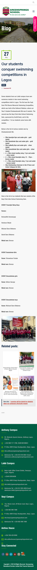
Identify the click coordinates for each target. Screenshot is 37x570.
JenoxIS (31, 566)
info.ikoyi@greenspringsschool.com (15, 518)
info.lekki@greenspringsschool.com (15, 484)
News (3, 85)
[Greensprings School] (15, 11)
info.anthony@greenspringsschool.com (16, 451)
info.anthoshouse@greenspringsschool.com (18, 539)
